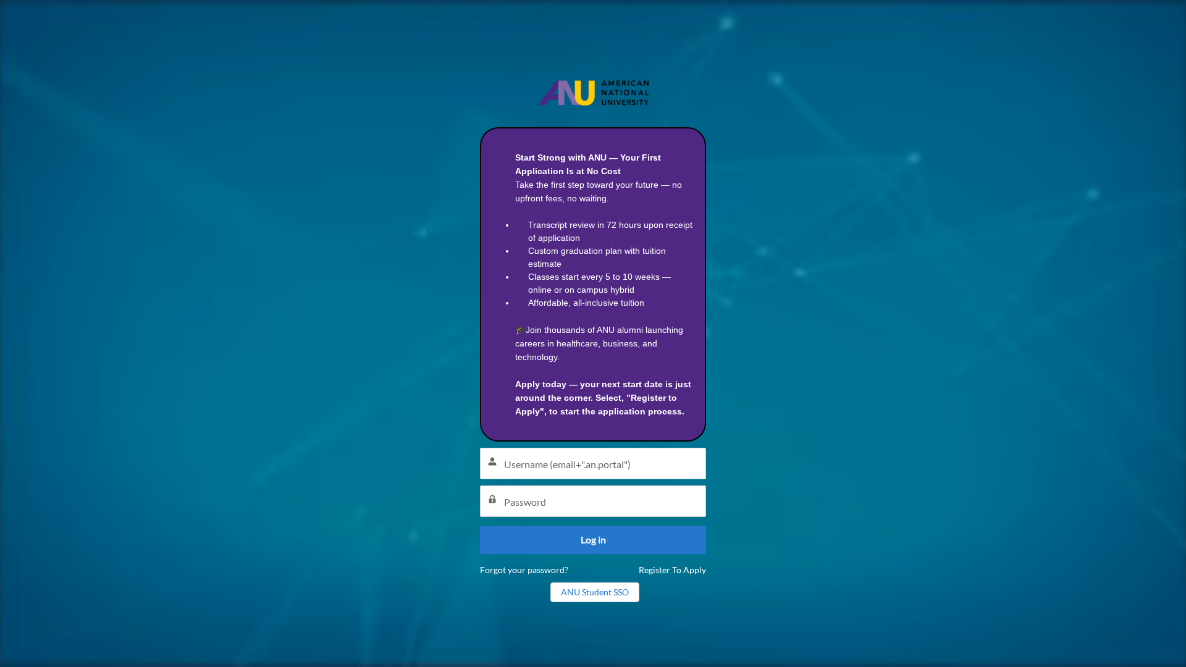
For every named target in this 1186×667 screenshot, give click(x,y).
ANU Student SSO (595, 592)
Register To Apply (672, 569)
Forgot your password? (524, 569)
